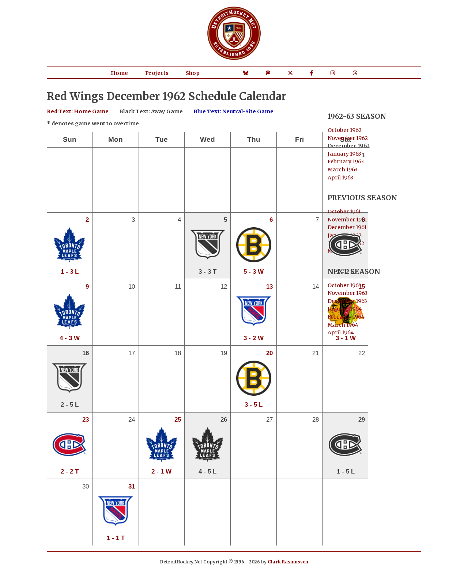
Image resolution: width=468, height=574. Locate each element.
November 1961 (347, 219)
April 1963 (340, 177)
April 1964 (341, 332)
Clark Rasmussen (288, 562)
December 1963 (347, 301)
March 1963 (343, 169)
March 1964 (343, 325)
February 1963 (346, 161)
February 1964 (346, 316)
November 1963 (347, 293)
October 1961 (344, 211)
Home (119, 73)
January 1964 (345, 308)
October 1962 (345, 130)
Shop (193, 73)
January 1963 (344, 154)
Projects (157, 73)
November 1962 (348, 138)
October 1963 (344, 285)
